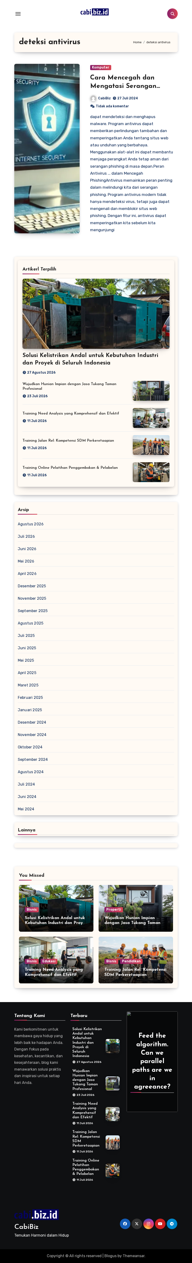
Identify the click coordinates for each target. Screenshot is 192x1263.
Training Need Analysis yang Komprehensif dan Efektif (70, 413)
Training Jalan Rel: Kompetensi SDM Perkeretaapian (68, 441)
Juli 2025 (26, 635)
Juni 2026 (27, 549)
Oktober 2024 (30, 747)
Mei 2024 (26, 809)
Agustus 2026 (31, 524)
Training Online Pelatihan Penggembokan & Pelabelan (70, 468)
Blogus (110, 1256)
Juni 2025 (27, 648)
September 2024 (33, 759)
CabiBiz (104, 98)
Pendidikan (131, 961)
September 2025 (33, 611)
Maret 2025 (28, 685)
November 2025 (32, 598)
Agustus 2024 (31, 772)
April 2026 (27, 573)
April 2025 (27, 673)
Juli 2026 (26, 536)
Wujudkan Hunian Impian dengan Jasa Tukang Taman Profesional (132, 923)
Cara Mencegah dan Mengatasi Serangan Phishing (123, 86)
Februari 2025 (30, 697)
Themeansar (133, 1256)
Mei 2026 (26, 561)
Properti (113, 910)
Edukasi (48, 961)
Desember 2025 (32, 586)
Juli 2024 (26, 784)
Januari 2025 (30, 710)
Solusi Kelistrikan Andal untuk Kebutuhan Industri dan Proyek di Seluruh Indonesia (56, 923)
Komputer (100, 67)
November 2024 (32, 735)
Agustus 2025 (30, 623)
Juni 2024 (27, 796)
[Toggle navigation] (18, 14)
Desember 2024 (32, 722)
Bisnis (32, 910)
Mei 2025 (26, 660)
